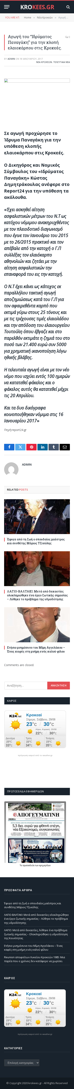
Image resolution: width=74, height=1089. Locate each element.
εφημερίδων (45, 865)
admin (11, 58)
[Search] (68, 6)
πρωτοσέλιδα (29, 865)
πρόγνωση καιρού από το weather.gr (35, 755)
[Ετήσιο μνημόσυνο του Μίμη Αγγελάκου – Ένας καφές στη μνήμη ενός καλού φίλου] (37, 624)
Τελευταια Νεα (61, 62)
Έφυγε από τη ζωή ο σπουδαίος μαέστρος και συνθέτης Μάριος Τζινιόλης (36, 541)
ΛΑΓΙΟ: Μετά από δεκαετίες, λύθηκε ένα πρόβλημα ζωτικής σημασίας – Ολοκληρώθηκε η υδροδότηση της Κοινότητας (36, 934)
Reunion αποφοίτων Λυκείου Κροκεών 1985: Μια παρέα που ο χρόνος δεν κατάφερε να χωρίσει (34, 959)
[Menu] (6, 6)
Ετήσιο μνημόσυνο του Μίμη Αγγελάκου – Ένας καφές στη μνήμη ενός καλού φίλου (36, 649)
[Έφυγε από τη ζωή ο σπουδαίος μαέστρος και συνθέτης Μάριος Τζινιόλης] (37, 516)
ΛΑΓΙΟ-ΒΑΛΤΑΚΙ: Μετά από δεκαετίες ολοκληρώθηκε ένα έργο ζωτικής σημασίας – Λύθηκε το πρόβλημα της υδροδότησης (37, 595)
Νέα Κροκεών (44, 62)
